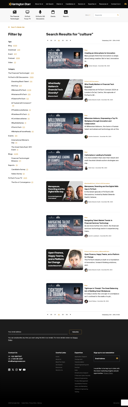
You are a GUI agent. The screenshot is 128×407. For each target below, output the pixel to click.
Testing (77, 392)
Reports (13, 165)
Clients (58, 4)
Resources (103, 4)
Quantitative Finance (81, 383)
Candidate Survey (19, 170)
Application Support (81, 356)
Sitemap (39, 403)
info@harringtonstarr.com (16, 361)
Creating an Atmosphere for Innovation (99, 53)
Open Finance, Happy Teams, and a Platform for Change (101, 256)
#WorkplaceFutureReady (22, 132)
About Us (38, 4)
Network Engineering (81, 378)
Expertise (91, 4)
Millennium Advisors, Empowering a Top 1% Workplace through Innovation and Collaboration (101, 121)
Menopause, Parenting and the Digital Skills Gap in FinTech (101, 188)
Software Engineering (81, 389)
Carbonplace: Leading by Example (97, 155)
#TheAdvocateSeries (21, 110)
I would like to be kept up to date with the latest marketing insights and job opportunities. (107, 371)
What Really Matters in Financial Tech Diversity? (99, 86)
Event (12, 54)
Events (12, 136)
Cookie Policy (25, 403)
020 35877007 (16, 356)
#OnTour (16, 86)
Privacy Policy (108, 373)
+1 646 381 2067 (17, 359)
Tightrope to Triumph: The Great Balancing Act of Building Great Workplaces (101, 290)
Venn (118, 403)
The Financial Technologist (21, 73)
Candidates (70, 4)
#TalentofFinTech (20, 99)
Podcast (14, 58)
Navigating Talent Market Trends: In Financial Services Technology (98, 222)
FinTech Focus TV (17, 178)
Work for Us (59, 370)
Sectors (81, 4)
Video (12, 63)
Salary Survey (18, 174)
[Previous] (47, 40)
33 (63, 40)
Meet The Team (60, 362)
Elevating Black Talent (21, 82)
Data (76, 370)
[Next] (70, 40)
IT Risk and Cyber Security (82, 375)
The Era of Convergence (22, 182)
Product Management (81, 381)
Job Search (49, 4)
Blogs (85, 50)
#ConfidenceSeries (20, 119)
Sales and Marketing (81, 386)
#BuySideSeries (18, 123)
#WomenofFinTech (104, 251)
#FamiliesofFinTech (89, 183)
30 (51, 40)
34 (67, 40)
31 (55, 40)
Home (57, 356)
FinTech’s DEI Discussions (91, 81)
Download (14, 50)
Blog (12, 46)
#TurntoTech (18, 127)
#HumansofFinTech (20, 94)
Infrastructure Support (81, 373)
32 (59, 40)
